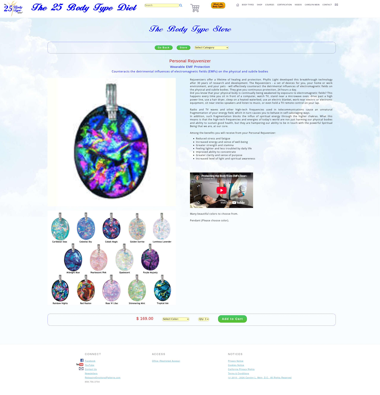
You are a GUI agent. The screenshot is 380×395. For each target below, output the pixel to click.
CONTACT (327, 4)
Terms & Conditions (238, 373)
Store (183, 47)
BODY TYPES (248, 4)
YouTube (89, 365)
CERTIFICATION (284, 4)
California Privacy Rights (241, 369)
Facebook (90, 360)
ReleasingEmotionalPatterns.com (103, 377)
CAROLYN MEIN (312, 4)
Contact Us (91, 369)
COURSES (269, 4)
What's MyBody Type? (218, 5)
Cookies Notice (236, 365)
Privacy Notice (235, 360)
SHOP (259, 4)
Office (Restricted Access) (166, 360)
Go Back (164, 47)
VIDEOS (298, 4)
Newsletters (91, 373)
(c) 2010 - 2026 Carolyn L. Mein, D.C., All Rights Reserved (260, 377)
